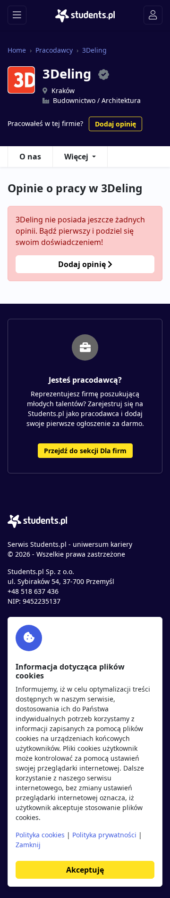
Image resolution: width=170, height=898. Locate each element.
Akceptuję (85, 870)
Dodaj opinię (115, 123)
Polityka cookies (40, 834)
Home (17, 50)
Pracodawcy (54, 50)
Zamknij (28, 844)
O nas (30, 156)
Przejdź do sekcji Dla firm (85, 450)
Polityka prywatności (104, 834)
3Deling (94, 50)
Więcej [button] (76, 156)
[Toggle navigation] (17, 15)
